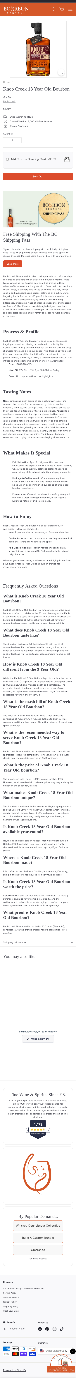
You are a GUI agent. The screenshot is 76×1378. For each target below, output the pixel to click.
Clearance (38, 1250)
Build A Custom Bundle (38, 1237)
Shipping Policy (10, 1306)
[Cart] (61, 9)
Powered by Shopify (14, 1370)
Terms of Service (11, 1297)
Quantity (8, 133)
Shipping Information (15, 942)
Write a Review (42, 1040)
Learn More (13, 264)
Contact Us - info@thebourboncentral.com (23, 1288)
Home (7, 82)
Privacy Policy (10, 1302)
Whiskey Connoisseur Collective (38, 1225)
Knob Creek (9, 101)
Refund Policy (9, 1293)
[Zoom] (61, 72)
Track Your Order (11, 1311)
